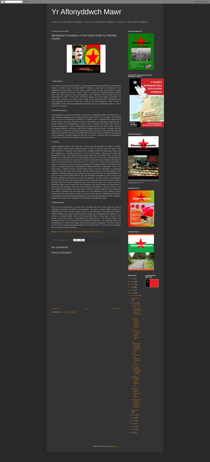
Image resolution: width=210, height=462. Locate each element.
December (135, 295)
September (135, 410)
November (135, 298)
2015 (132, 290)
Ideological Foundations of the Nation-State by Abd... (136, 334)
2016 (132, 287)
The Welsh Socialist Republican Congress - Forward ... (136, 370)
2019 (132, 279)
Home (87, 308)
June (134, 421)
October (135, 303)
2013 (132, 433)
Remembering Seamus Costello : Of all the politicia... (136, 403)
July (133, 418)
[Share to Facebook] (81, 240)
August (134, 415)
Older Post (116, 308)
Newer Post (56, 308)
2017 (132, 284)
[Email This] (74, 240)
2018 (132, 282)
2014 (132, 293)
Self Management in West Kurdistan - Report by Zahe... (136, 346)
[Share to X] (79, 240)
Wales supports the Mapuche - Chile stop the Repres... (136, 359)
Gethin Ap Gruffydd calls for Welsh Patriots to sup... (136, 381)
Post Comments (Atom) (68, 312)
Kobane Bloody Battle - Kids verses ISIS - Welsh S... (136, 392)
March (134, 429)
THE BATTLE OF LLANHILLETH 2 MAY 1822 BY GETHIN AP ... (136, 311)
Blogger (113, 446)
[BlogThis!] (76, 240)
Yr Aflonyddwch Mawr (86, 12)
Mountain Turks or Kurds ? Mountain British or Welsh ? (136, 323)
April (133, 426)
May (133, 423)
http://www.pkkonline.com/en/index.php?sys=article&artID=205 (79, 232)
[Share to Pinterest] (83, 240)
